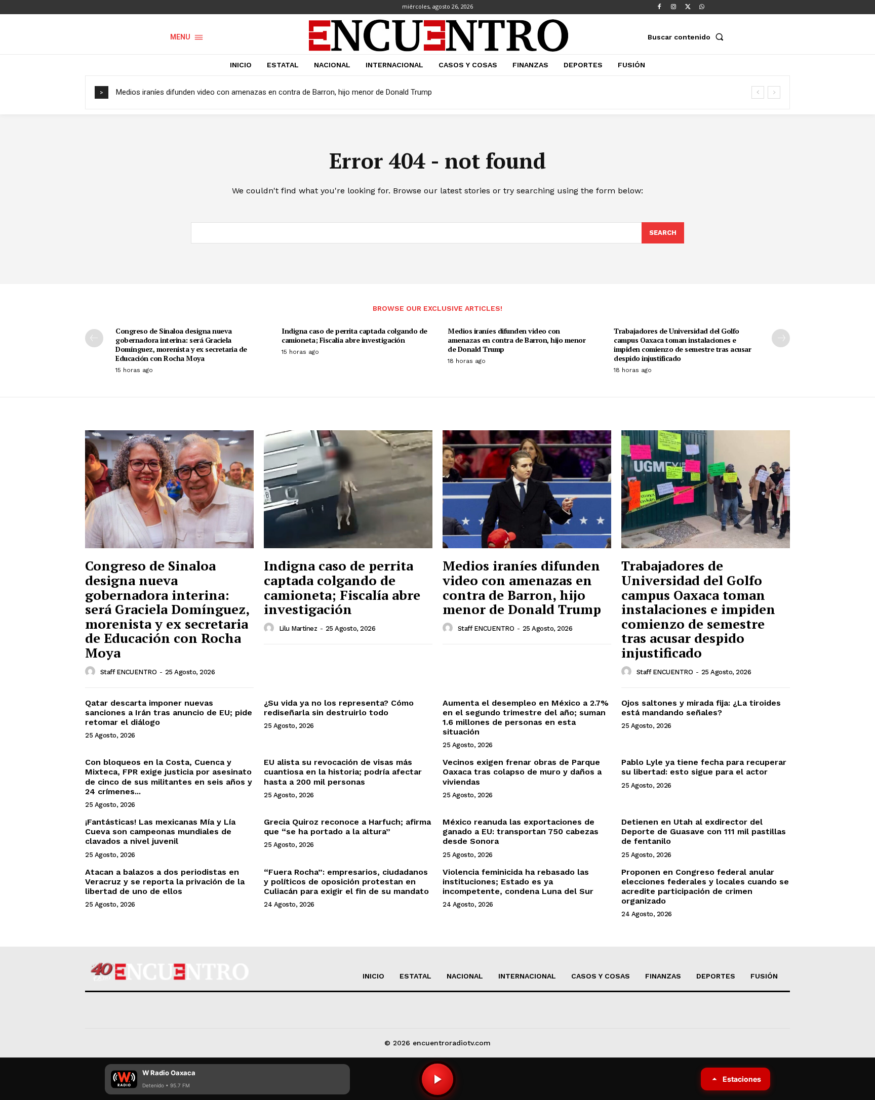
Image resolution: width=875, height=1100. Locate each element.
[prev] (757, 92)
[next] (774, 92)
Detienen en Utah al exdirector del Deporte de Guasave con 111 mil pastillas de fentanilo (703, 831)
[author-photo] (91, 671)
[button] (688, 37)
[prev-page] (94, 338)
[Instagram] (673, 7)
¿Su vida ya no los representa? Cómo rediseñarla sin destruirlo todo (339, 707)
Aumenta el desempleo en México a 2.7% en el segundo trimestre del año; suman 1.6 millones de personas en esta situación (526, 717)
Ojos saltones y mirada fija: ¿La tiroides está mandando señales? (701, 707)
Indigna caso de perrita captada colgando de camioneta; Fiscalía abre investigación (354, 335)
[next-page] (781, 338)
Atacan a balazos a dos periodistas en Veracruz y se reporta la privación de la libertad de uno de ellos (165, 881)
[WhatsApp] (701, 7)
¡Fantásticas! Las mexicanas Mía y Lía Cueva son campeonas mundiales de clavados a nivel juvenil (160, 831)
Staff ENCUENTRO (128, 672)
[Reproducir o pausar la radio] (437, 1079)
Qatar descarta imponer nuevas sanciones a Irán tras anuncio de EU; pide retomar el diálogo (168, 712)
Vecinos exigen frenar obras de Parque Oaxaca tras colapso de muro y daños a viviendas (522, 771)
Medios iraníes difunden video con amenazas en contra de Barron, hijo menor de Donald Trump (274, 92)
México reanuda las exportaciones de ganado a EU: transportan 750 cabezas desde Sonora (521, 831)
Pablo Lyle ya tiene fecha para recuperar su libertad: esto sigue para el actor (703, 767)
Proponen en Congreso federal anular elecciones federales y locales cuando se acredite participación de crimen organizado (705, 886)
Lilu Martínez (298, 628)
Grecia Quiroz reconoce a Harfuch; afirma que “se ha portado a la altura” (347, 826)
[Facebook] (659, 7)
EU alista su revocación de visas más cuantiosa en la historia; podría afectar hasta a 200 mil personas (343, 771)
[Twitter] (687, 7)
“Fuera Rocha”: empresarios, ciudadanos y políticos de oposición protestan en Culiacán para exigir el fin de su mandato (346, 881)
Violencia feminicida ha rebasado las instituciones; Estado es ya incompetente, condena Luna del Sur (518, 881)
